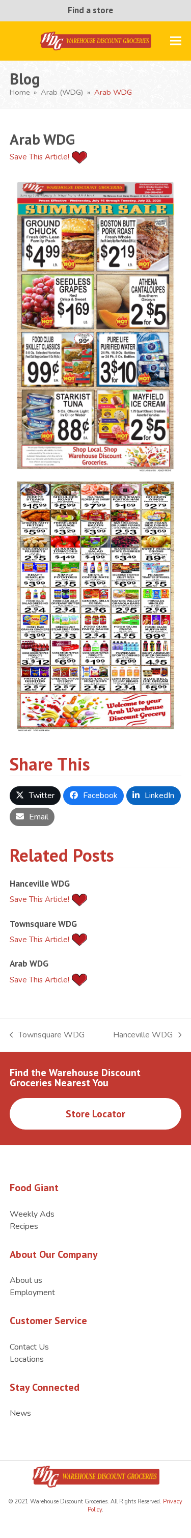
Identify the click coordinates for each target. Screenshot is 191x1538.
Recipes (24, 1226)
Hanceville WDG (40, 883)
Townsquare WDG (43, 923)
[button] (175, 41)
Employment (32, 1292)
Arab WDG (29, 963)
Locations (27, 1359)
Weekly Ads (32, 1214)
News (20, 1413)
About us (26, 1280)
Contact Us (29, 1347)
